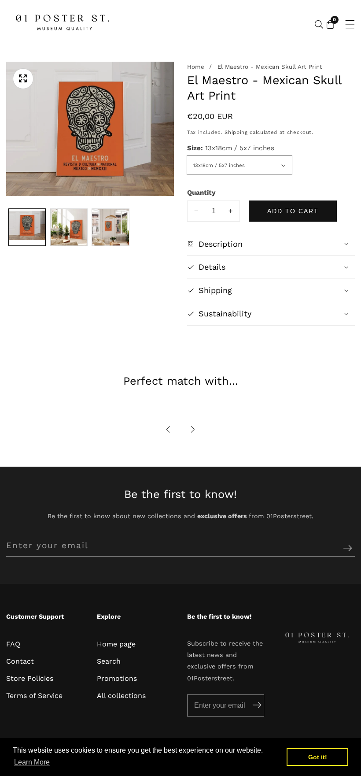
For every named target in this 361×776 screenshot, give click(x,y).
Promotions (117, 678)
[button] (168, 429)
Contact (20, 661)
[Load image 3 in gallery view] (110, 227)
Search (109, 661)
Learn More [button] (32, 762)
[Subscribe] (347, 548)
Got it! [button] (317, 757)
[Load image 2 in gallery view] (69, 227)
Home (195, 66)
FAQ (13, 644)
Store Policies (29, 678)
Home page (116, 644)
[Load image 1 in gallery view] (27, 227)
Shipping (236, 132)
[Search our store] (319, 24)
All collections (121, 695)
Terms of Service (34, 695)
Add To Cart (293, 211)
